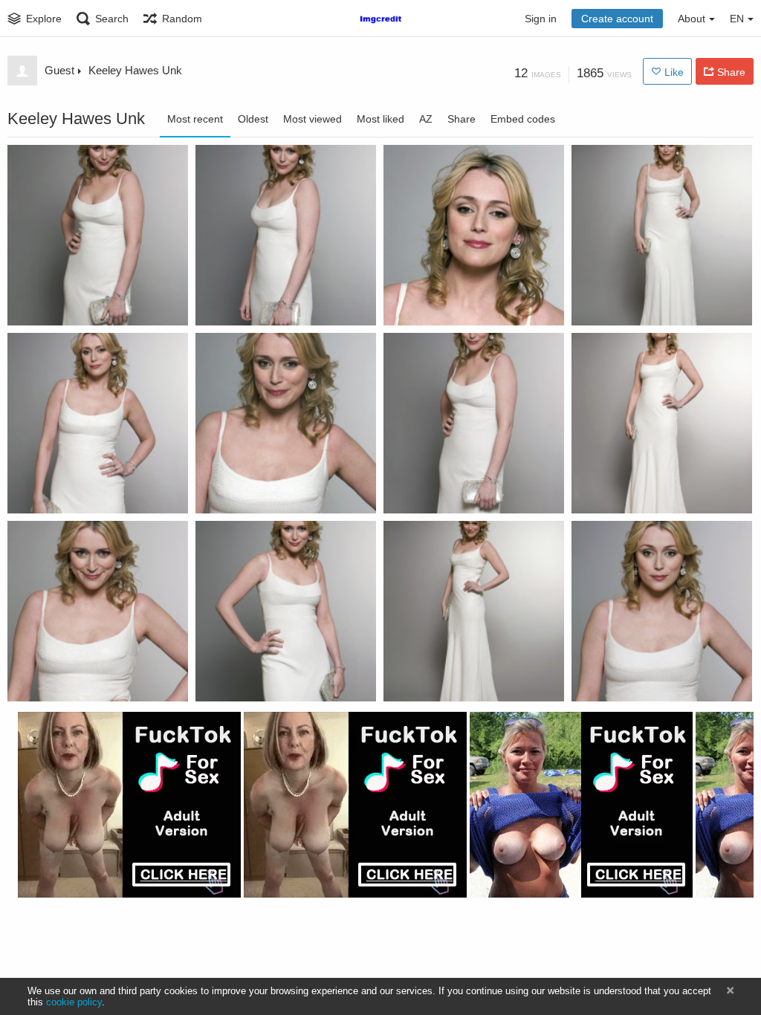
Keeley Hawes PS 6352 (72, 490)
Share (461, 119)
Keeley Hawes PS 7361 (636, 302)
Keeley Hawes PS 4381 (72, 678)
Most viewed (312, 119)
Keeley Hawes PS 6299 (260, 490)
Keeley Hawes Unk (135, 70)
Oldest (253, 119)
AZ (426, 119)
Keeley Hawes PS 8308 (448, 302)
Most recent (195, 119)
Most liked (380, 119)
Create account (617, 19)
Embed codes (522, 119)
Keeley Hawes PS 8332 (260, 302)
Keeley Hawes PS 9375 (72, 302)
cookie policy (74, 1002)
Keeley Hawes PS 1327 (636, 678)
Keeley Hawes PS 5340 (448, 490)
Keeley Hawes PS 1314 (260, 678)
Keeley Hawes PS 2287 (448, 678)
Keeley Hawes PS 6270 (636, 490)
